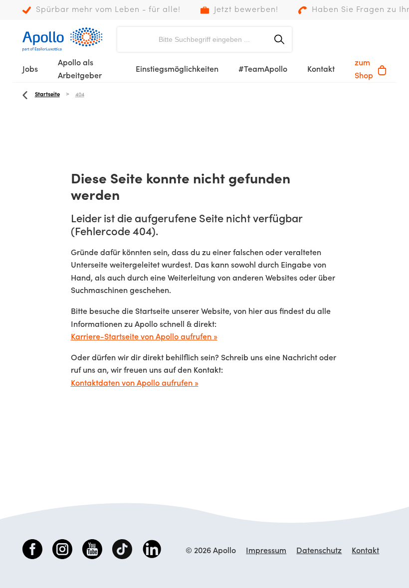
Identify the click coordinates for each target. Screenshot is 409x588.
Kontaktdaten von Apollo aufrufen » (135, 384)
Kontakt (321, 70)
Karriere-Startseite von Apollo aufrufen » (144, 337)
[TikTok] (122, 551)
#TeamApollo (262, 70)
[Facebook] (32, 551)
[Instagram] (62, 551)
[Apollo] (62, 39)
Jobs (30, 70)
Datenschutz (319, 551)
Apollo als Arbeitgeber (80, 69)
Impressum (266, 551)
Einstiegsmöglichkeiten (177, 70)
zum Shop (364, 69)
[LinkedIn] (152, 551)
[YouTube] (92, 551)
